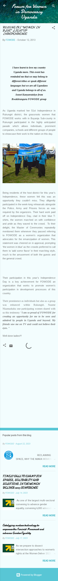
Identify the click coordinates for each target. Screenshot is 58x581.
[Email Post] (11, 347)
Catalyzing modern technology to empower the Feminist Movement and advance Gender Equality (23, 529)
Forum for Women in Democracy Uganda (29, 11)
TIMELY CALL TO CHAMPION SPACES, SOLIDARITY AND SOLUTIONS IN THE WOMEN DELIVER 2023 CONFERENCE (22, 482)
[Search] (53, 6)
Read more (49, 466)
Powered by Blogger (31, 574)
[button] (53, 28)
